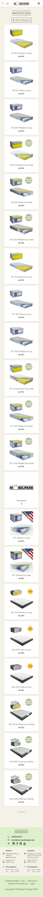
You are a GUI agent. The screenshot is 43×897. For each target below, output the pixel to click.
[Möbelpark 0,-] (21, 486)
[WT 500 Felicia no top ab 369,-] (21, 300)
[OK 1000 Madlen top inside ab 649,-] (21, 225)
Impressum (32, 880)
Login (32, 883)
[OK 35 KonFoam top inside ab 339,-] (21, 151)
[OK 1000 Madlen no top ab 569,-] (21, 113)
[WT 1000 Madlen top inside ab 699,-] (21, 449)
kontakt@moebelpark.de (22, 840)
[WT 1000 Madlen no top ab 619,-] (21, 337)
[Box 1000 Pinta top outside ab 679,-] (21, 785)
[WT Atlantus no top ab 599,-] (21, 524)
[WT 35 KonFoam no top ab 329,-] (21, 263)
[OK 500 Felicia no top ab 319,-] (21, 76)
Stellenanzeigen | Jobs (15, 880)
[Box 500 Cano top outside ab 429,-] (21, 747)
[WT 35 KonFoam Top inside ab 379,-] (21, 374)
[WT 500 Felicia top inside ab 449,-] (21, 412)
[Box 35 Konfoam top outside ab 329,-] (21, 710)
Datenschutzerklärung (18, 883)
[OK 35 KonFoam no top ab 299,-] (21, 39)
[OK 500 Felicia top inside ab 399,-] (21, 188)
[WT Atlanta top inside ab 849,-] (21, 561)
